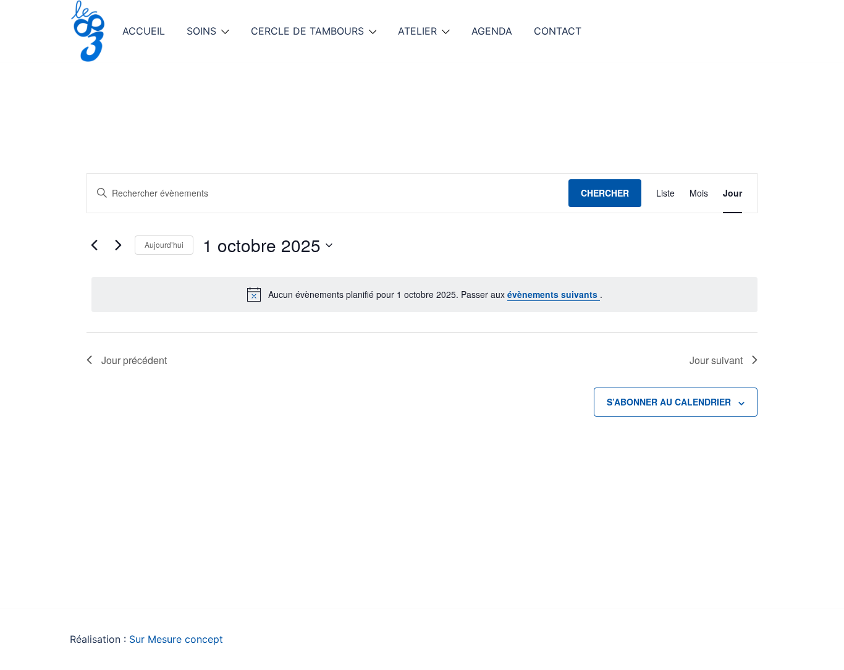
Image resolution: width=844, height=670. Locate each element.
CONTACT (557, 31)
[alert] (424, 294)
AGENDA (491, 31)
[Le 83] (88, 29)
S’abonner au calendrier (669, 402)
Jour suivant (716, 360)
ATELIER (417, 31)
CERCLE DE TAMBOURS (307, 31)
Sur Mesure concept (176, 639)
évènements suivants (553, 294)
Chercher (605, 193)
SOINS (201, 31)
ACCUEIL (143, 31)
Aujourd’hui (164, 244)
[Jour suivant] (118, 245)
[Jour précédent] (94, 245)
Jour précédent (134, 360)
